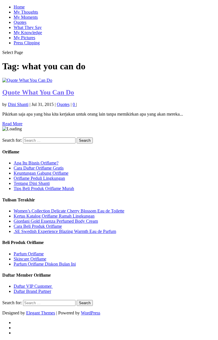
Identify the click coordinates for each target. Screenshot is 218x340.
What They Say (28, 27)
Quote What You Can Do (38, 92)
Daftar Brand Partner (32, 291)
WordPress (90, 312)
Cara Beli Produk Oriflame (38, 226)
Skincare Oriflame (30, 258)
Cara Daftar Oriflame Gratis (39, 168)
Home (19, 7)
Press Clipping (27, 42)
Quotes (20, 22)
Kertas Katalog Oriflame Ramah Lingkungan (54, 216)
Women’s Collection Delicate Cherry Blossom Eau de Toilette (69, 210)
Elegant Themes (40, 312)
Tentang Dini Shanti (32, 183)
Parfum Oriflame (29, 253)
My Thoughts (26, 12)
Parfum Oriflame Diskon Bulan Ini (45, 264)
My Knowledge (28, 32)
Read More (12, 123)
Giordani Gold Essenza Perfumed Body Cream (56, 221)
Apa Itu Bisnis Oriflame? (36, 162)
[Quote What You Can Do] (27, 80)
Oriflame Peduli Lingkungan (39, 178)
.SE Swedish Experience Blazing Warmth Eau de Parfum (65, 231)
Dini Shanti (18, 104)
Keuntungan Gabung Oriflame (41, 173)
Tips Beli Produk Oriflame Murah (44, 188)
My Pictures (24, 37)
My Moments (26, 17)
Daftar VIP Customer (33, 286)
